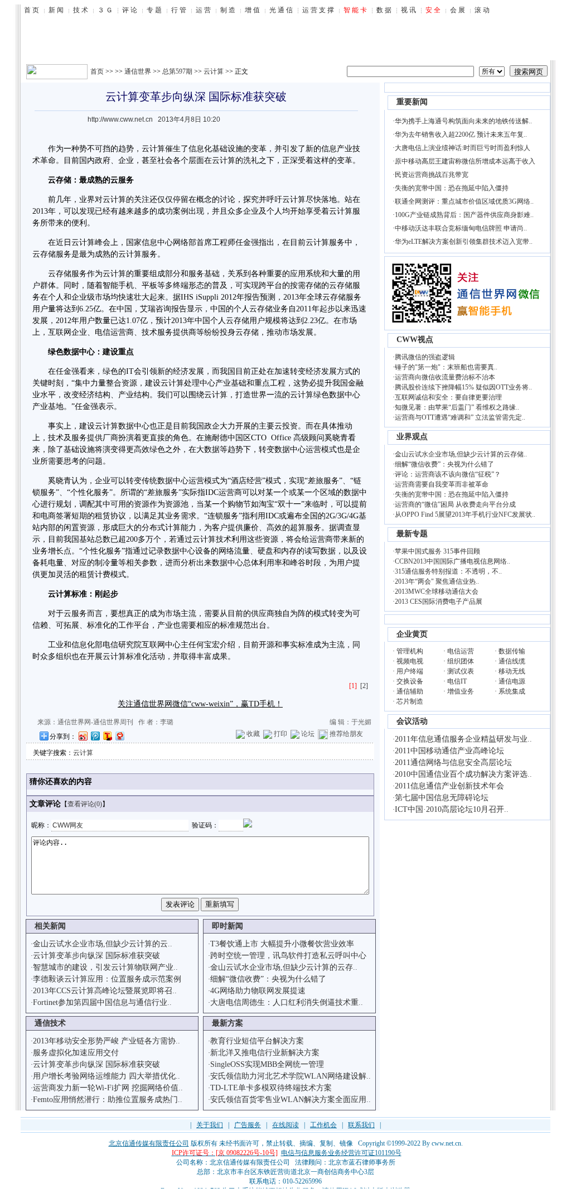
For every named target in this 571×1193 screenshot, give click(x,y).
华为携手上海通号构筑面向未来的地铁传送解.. (463, 121)
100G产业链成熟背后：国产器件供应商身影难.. (464, 215)
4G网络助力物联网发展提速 (258, 991)
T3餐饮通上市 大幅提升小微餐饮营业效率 (282, 944)
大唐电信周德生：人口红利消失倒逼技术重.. (286, 1002)
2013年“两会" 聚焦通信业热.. (437, 581)
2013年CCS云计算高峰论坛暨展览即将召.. (105, 991)
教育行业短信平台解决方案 (257, 1041)
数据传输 (512, 651)
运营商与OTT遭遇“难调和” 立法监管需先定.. (460, 417)
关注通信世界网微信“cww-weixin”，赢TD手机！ (200, 704)
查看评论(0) (84, 804)
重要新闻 (412, 102)
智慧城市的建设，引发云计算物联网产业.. (105, 967)
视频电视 (409, 661)
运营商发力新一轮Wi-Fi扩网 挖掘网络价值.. (108, 1088)
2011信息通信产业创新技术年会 (449, 786)
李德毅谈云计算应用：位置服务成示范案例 (107, 979)
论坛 (307, 734)
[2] (364, 686)
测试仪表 (460, 671)
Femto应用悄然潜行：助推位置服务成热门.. (107, 1099)
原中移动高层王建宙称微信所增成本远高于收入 (465, 161)
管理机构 (409, 651)
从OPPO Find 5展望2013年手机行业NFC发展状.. (465, 514)
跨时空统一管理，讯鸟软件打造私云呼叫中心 (288, 955)
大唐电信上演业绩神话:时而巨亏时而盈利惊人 (462, 148)
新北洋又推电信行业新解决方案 (265, 1052)
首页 (97, 71)
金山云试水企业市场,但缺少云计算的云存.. (283, 967)
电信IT (457, 681)
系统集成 (512, 691)
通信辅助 (409, 691)
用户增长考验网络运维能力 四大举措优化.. (106, 1076)
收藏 (253, 734)
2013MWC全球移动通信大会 (436, 591)
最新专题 (412, 534)
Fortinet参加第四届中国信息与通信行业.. (102, 1002)
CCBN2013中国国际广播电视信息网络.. (452, 561)
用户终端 (409, 671)
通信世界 (137, 71)
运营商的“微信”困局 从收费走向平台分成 (455, 504)
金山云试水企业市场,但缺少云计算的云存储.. (461, 454)
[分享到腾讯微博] (95, 736)
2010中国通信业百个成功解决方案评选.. (463, 774)
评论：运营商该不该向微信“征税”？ (448, 474)
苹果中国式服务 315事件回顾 (437, 551)
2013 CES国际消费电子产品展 (438, 601)
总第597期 (177, 71)
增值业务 (460, 691)
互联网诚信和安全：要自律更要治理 (448, 397)
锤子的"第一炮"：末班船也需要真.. (446, 367)
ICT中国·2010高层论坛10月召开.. (452, 809)
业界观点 (412, 436)
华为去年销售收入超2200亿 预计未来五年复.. (461, 134)
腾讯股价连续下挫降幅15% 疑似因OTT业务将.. (463, 387)
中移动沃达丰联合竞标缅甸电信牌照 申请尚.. (461, 228)
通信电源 (512, 681)
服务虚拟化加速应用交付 (76, 1052)
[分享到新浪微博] (82, 736)
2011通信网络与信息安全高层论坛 (453, 762)
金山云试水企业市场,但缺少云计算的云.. (102, 944)
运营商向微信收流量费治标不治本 (445, 377)
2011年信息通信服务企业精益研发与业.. (463, 739)
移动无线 (512, 671)
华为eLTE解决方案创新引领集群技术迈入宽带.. (464, 242)
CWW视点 (414, 339)
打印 (280, 734)
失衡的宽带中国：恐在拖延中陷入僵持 (452, 188)
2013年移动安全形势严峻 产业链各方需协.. (106, 1041)
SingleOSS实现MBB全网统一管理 (267, 1064)
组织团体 (460, 661)
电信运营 (460, 651)
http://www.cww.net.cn (120, 119)
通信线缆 (512, 661)
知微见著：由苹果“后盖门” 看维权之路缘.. (457, 407)
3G (342, 516)
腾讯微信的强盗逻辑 (425, 357)
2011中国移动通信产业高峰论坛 (449, 751)
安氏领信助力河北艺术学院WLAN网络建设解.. (290, 1076)
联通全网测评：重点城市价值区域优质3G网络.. (464, 201)
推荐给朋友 (346, 734)
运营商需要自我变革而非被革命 (441, 484)
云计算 (214, 71)
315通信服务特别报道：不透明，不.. (448, 571)
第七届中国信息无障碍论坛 (441, 797)
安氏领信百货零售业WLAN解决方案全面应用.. (290, 1099)
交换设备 (409, 681)
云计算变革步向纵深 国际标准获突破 (96, 955)
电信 (102, 332)
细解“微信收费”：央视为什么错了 (268, 979)
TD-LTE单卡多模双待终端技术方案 (271, 1088)
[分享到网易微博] (119, 736)
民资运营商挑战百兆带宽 (431, 175)
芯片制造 (409, 701)
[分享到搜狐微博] (107, 736)
